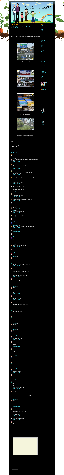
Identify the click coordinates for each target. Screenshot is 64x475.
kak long (14, 185)
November (43, 114)
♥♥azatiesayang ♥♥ (15, 221)
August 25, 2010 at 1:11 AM (16, 276)
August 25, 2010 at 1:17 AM (16, 321)
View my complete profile (48, 83)
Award (42, 29)
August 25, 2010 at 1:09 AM (16, 265)
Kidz (41, 56)
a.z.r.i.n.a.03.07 (15, 256)
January (43, 125)
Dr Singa (14, 206)
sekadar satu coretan (15, 225)
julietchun (14, 244)
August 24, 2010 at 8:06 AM (16, 183)
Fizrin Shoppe (43, 40)
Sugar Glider (42, 76)
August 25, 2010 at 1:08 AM (16, 260)
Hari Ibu (42, 45)
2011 (42, 111)
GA (41, 41)
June (42, 120)
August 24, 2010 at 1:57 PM (16, 231)
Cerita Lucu (42, 34)
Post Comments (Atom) (27, 434)
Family (42, 39)
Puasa (42, 67)
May (42, 121)
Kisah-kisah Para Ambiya (44, 57)
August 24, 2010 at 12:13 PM (16, 216)
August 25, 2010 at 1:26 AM (16, 388)
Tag (41, 77)
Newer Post (13, 432)
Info (41, 51)
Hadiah (42, 44)
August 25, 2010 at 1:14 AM (16, 293)
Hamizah (14, 198)
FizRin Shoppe (44, 89)
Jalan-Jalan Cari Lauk (15, 27)
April (42, 122)
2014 (42, 108)
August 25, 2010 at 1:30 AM (16, 406)
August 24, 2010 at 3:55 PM (16, 246)
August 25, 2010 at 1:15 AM (16, 307)
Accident (42, 25)
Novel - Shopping (43, 65)
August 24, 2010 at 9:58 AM (16, 200)
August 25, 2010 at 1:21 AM (16, 339)
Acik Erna (14, 252)
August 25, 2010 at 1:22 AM (16, 346)
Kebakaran (42, 55)
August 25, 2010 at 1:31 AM (16, 415)
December (43, 113)
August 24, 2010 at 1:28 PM (16, 223)
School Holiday (43, 71)
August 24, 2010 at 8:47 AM (16, 191)
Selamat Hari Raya (43, 72)
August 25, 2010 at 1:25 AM (16, 379)
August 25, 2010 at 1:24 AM (16, 372)
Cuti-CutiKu (42, 36)
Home (25, 432)
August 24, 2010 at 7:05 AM (16, 168)
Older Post (37, 432)
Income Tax (42, 50)
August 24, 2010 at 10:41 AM (16, 208)
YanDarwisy (14, 229)
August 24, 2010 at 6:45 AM (16, 161)
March (43, 123)
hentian (14, 158)
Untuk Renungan (43, 78)
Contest (42, 35)
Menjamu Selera (43, 61)
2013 (42, 109)
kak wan (14, 248)
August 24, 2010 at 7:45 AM (16, 174)
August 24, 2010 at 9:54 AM (16, 196)
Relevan (14, 210)
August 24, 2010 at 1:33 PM (16, 227)
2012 (42, 110)
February (43, 124)
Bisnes (42, 31)
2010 (42, 112)
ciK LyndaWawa (15, 417)
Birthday (42, 30)
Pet (41, 66)
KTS (13, 236)
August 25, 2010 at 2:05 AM (16, 419)
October (43, 115)
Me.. (41, 60)
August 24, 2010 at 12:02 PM (16, 212)
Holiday (42, 46)
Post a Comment (14, 428)
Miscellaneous (43, 62)
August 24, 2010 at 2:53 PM (16, 242)
